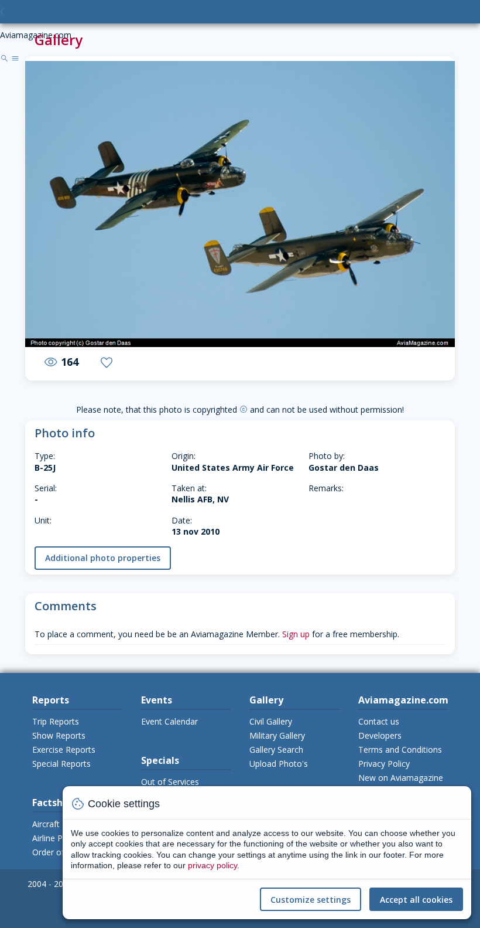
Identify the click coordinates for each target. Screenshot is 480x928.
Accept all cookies (416, 899)
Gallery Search (276, 749)
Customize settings (310, 899)
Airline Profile (57, 838)
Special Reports (61, 763)
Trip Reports (55, 721)
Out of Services (170, 781)
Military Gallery (277, 735)
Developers (380, 735)
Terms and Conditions (400, 749)
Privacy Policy (384, 763)
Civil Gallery (270, 721)
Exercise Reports (63, 749)
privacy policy (212, 865)
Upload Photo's (278, 763)
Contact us (378, 721)
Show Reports (58, 735)
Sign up (296, 634)
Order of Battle (61, 852)
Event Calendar (169, 721)
